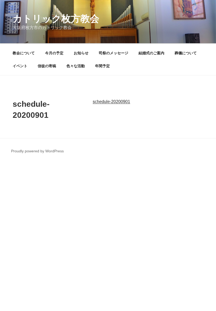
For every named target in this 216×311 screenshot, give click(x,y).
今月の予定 (54, 53)
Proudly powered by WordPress (37, 151)
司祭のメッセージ (113, 53)
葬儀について (186, 53)
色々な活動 (75, 66)
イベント (20, 66)
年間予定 (102, 66)
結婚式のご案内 (151, 53)
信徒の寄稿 (47, 66)
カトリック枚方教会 (56, 18)
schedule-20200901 (111, 101)
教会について (24, 53)
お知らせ (81, 53)
